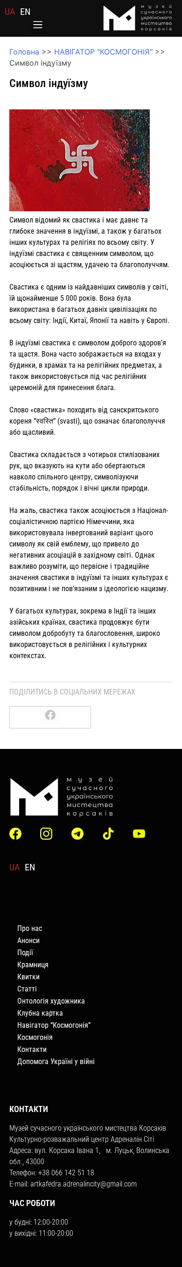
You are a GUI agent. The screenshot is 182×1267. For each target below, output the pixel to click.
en (25, 11)
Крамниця (33, 964)
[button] (38, 25)
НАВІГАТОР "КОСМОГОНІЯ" (103, 51)
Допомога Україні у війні (56, 1061)
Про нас (29, 928)
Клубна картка (40, 1013)
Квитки (28, 976)
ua (10, 11)
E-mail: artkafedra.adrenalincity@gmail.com (73, 1183)
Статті (27, 988)
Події (25, 952)
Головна (24, 51)
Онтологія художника (51, 1001)
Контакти (32, 1049)
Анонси (28, 940)
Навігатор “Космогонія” (54, 1025)
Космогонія (35, 1037)
